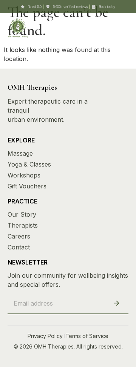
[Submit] (116, 303)
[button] (110, 27)
